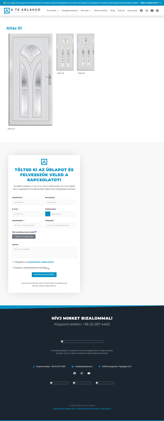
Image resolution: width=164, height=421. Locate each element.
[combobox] (47, 213)
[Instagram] (146, 10)
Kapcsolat (132, 10)
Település (49, 220)
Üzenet (15, 244)
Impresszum (105, 409)
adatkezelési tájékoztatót (41, 262)
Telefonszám (50, 209)
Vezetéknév (17, 197)
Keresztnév (50, 197)
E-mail (15, 209)
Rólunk (121, 10)
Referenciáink (101, 10)
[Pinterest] (157, 10)
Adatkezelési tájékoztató (64, 409)
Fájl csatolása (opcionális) (23, 232)
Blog (112, 10)
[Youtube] (152, 10)
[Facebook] (141, 10)
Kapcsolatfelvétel (44, 274)
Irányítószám (17, 220)
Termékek (51, 10)
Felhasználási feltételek (88, 409)
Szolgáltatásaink (70, 10)
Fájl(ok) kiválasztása (24, 236)
